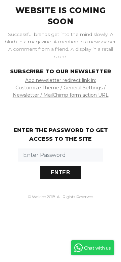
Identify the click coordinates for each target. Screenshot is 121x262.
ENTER (60, 172)
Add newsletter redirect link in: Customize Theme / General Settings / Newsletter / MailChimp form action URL (61, 87)
